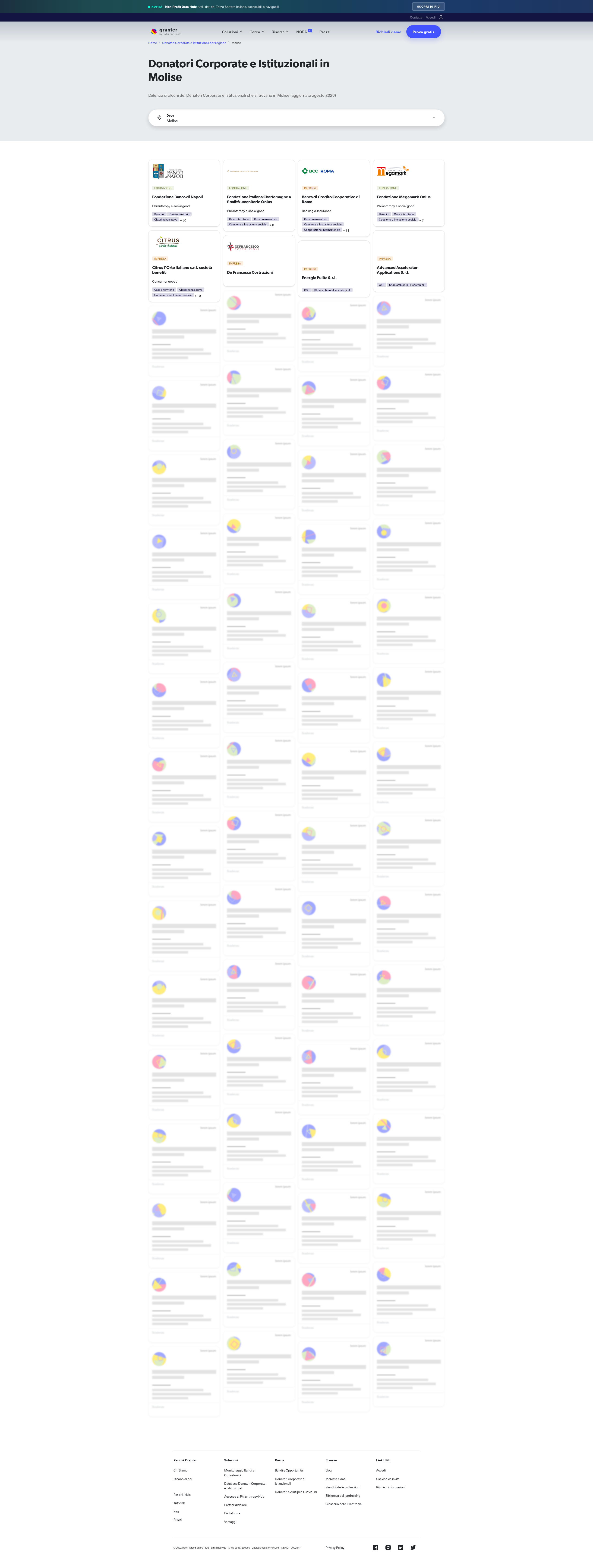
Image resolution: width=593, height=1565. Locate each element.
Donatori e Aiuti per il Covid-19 (296, 1491)
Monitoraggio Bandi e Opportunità (239, 1472)
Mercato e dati (335, 1478)
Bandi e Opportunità (289, 1470)
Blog (328, 1470)
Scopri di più (428, 6)
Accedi (430, 17)
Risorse (278, 31)
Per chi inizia (182, 1494)
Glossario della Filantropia (343, 1503)
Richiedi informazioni (390, 1487)
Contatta (416, 17)
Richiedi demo (388, 31)
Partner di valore (235, 1504)
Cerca (255, 31)
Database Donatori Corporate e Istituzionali (244, 1485)
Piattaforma (232, 1513)
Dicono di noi (182, 1478)
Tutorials (179, 1502)
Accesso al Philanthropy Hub (244, 1496)
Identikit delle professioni (342, 1487)
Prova (424, 31)
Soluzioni (230, 31)
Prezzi (325, 31)
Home (152, 42)
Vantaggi (230, 1521)
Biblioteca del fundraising (342, 1495)
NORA (303, 32)
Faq (176, 1511)
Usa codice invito (388, 1478)
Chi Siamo (180, 1470)
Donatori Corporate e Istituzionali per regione (194, 42)
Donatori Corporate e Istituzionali (289, 1481)
